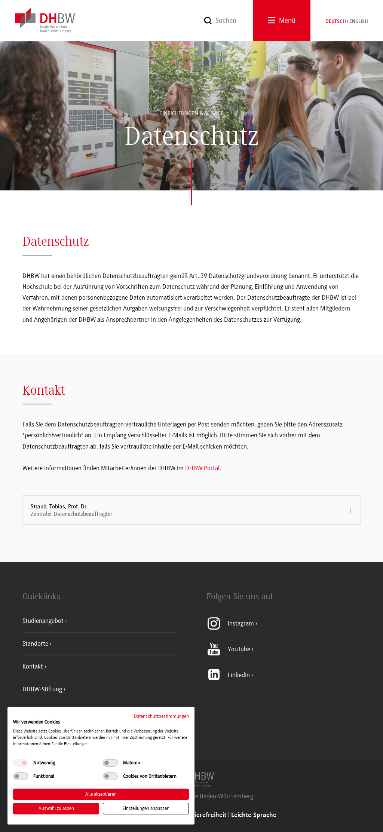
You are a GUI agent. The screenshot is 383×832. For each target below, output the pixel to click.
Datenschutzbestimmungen (161, 716)
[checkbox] (20, 763)
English (358, 21)
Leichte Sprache (253, 815)
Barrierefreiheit (204, 815)
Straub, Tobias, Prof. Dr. (71, 510)
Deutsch (335, 21)
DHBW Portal (202, 468)
